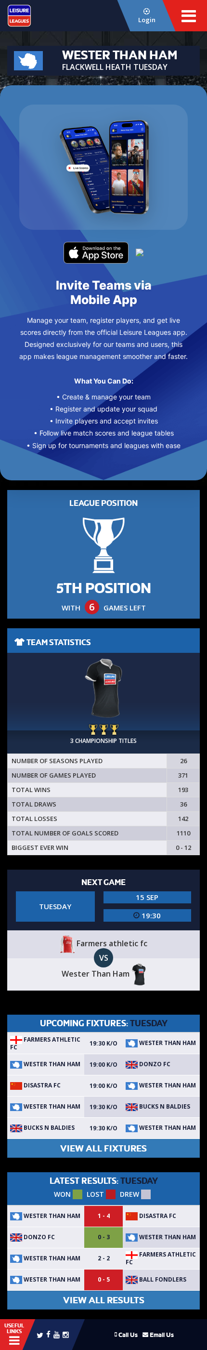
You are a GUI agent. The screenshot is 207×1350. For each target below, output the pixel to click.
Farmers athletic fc (45, 1043)
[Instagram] (66, 1334)
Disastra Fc (41, 1085)
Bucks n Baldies (164, 1106)
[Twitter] (40, 1334)
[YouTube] (56, 1334)
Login (146, 19)
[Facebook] (48, 1334)
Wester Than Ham (167, 1043)
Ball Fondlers (162, 1279)
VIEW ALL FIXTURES (103, 1148)
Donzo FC (154, 1064)
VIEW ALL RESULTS (103, 1300)
